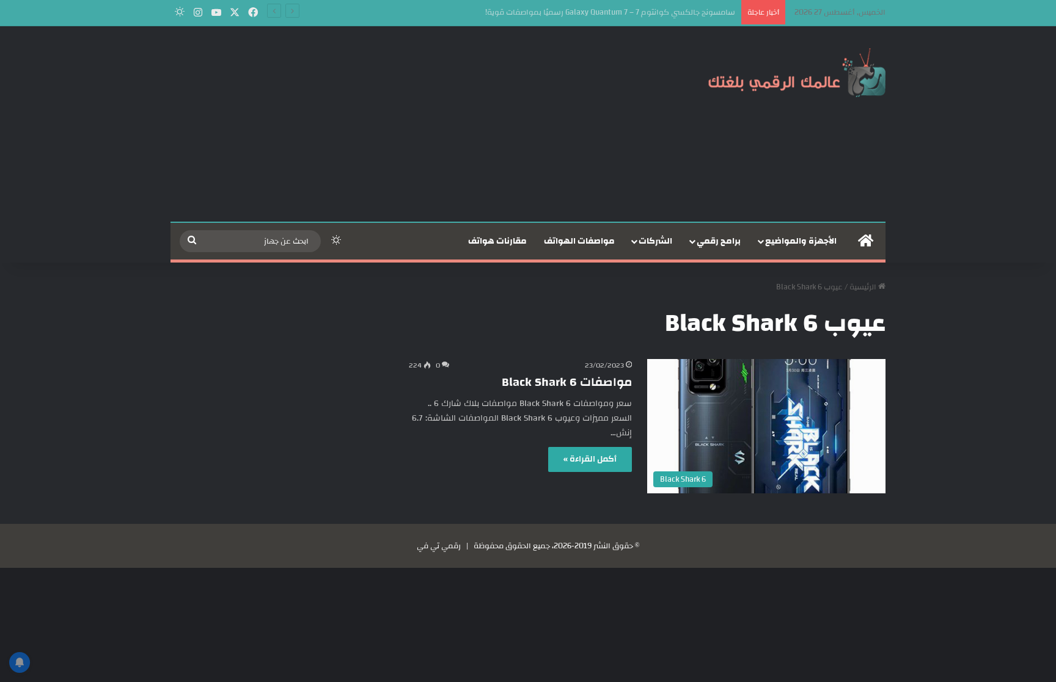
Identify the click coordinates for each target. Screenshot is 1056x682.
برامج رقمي (719, 241)
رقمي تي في (439, 546)
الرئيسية (863, 287)
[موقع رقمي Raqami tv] (797, 72)
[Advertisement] (405, 123)
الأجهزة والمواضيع (801, 241)
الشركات (655, 241)
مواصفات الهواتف (579, 241)
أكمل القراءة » (590, 459)
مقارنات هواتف (497, 241)
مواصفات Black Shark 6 (567, 382)
